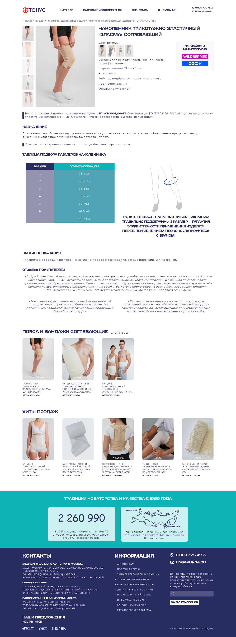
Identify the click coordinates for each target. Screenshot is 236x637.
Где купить (140, 10)
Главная (27, 20)
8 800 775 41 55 (204, 8)
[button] (28, 33)
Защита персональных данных (138, 574)
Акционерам (125, 564)
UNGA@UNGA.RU (204, 11)
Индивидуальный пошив (134, 595)
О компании (167, 10)
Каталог (66, 10)
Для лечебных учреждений (135, 590)
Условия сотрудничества (134, 579)
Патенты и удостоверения (102, 10)
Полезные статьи (128, 569)
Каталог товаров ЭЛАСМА (134, 610)
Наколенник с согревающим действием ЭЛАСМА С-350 (121, 20)
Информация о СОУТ (130, 600)
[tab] (58, 104)
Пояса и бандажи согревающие (65, 20)
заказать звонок (184, 602)
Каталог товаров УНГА (132, 605)
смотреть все (119, 333)
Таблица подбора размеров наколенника (130, 78)
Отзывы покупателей (114, 89)
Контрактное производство (136, 584)
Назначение (107, 73)
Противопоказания (112, 84)
